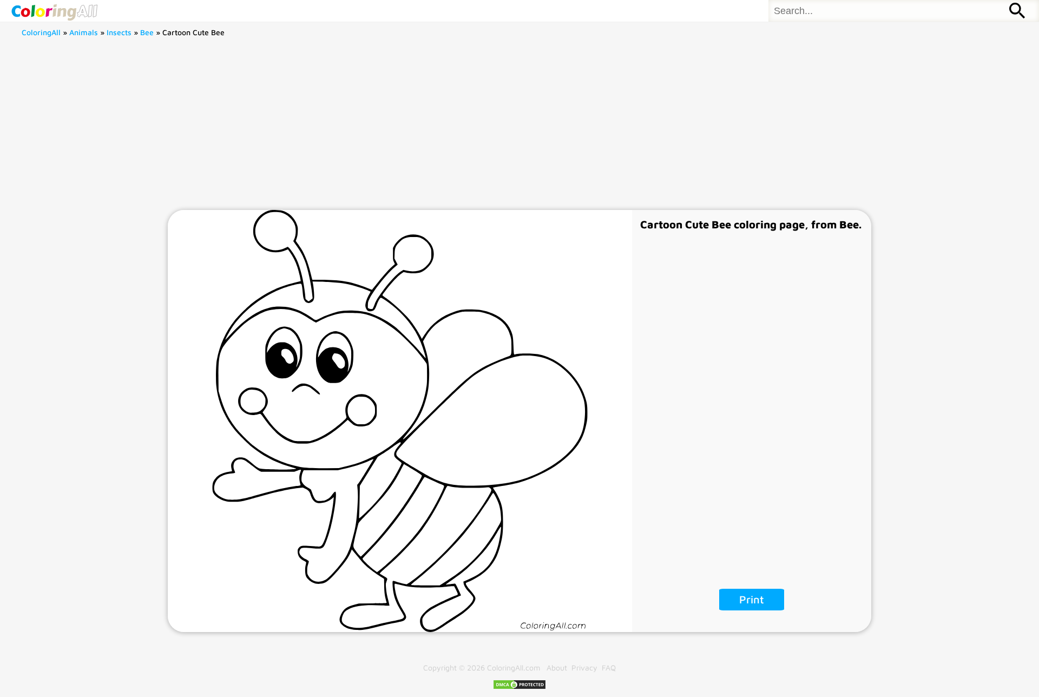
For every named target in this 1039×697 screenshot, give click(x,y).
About (557, 667)
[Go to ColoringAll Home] (54, 11)
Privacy (584, 667)
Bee (147, 32)
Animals (83, 32)
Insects (119, 32)
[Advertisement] (519, 129)
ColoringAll (41, 32)
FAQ (609, 667)
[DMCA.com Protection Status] (519, 687)
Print (751, 599)
